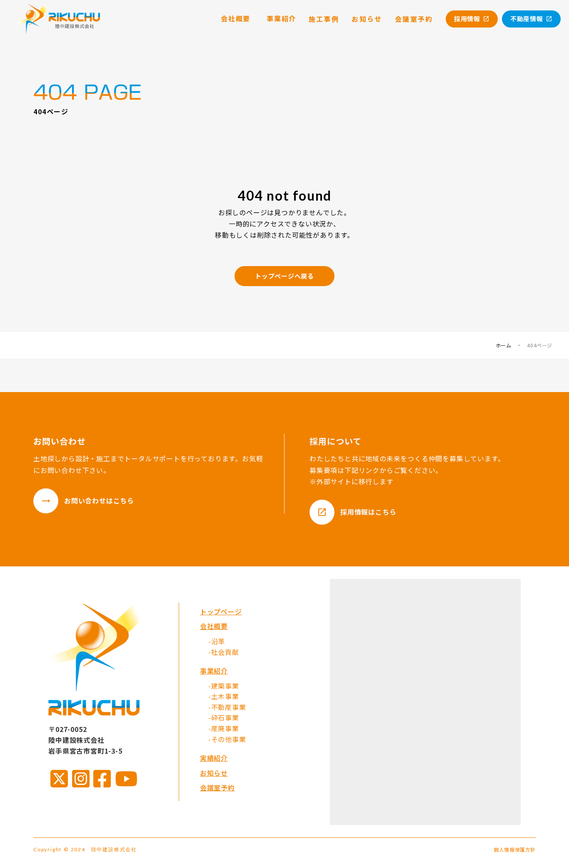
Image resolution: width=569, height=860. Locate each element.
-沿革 (216, 641)
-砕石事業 (223, 717)
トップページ (221, 611)
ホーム (504, 345)
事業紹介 (214, 671)
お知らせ (214, 773)
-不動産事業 (227, 707)
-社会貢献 (223, 652)
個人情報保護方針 (515, 849)
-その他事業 (227, 739)
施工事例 (324, 19)
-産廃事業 (223, 728)
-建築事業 (223, 686)
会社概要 (214, 626)
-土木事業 (223, 696)
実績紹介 (214, 758)
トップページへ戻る (284, 276)
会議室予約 (217, 787)
